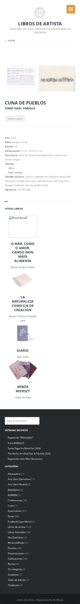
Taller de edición (17, 580)
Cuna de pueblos (25, 103)
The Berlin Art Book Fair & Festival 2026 (29, 453)
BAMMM (12, 495)
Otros (11, 168)
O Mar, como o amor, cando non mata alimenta (23, 252)
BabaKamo (14, 490)
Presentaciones (16, 553)
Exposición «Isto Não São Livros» (25, 459)
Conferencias (15, 500)
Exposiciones (15, 511)
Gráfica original (15, 118)
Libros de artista (16, 527)
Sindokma (13, 574)
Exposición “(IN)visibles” (20, 437)
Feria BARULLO (16, 443)
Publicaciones (15, 558)
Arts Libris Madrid (17, 484)
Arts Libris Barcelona (19, 479)
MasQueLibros (15, 537)
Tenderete (13, 585)
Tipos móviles (15, 172)
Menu (71, 9)
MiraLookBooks (16, 542)
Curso (11, 505)
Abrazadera (14, 474)
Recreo (11, 564)
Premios (12, 548)
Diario (23, 350)
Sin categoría (15, 569)
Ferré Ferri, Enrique (20, 108)
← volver (10, 40)
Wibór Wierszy (23, 389)
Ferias (11, 516)
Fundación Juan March (20, 521)
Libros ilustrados (17, 532)
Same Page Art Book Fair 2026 (24, 448)
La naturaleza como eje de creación (23, 303)
